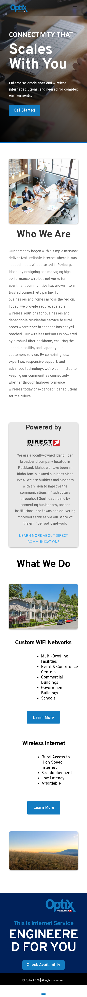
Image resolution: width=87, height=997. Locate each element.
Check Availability (43, 965)
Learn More (43, 718)
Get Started (24, 110)
